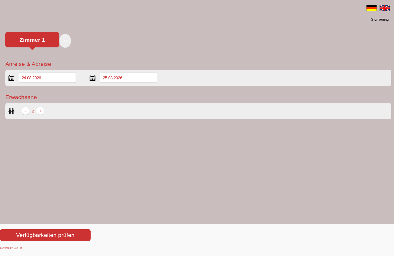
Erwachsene (21, 97)
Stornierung (380, 19)
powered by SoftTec (11, 248)
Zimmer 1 (32, 40)
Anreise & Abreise (28, 64)
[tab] (32, 42)
